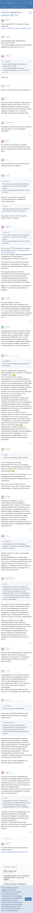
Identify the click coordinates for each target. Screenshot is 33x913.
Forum (3, 7)
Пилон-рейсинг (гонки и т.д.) (17, 7)
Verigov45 (8, 326)
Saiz (6, 98)
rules (5, 911)
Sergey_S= (8, 19)
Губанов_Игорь (9, 122)
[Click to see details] (30, 117)
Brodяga (7, 448)
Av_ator (7, 175)
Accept (28, 899)
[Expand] (27, 61)
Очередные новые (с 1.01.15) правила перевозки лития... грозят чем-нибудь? (16, 877)
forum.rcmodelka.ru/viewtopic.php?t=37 (14, 852)
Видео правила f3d (10, 871)
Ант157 (7, 140)
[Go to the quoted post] (30, 61)
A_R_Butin (8, 36)
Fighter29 (8, 496)
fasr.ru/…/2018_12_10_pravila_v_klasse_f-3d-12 (16, 28)
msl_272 (7, 772)
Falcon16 (7, 648)
